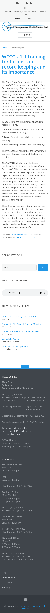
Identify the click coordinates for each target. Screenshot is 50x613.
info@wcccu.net (14, 434)
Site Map (6, 587)
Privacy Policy (8, 577)
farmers (20, 237)
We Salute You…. (10, 338)
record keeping (30, 237)
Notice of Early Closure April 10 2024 (20, 331)
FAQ (4, 572)
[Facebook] (25, 7)
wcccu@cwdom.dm (18, 428)
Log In (29, 3)
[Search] (43, 267)
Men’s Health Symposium (15, 346)
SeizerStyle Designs (19, 234)
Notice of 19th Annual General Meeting (21, 324)
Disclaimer (7, 582)
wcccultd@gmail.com (19, 431)
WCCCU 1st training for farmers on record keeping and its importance (24, 64)
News (18, 3)
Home (4, 47)
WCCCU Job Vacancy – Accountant (19, 316)
